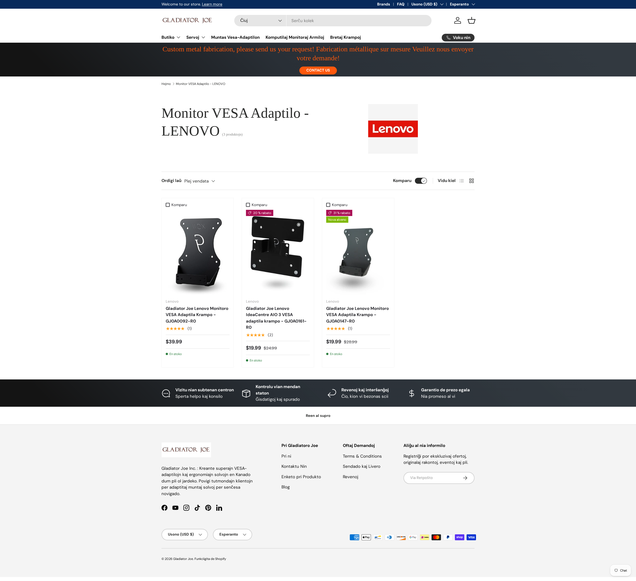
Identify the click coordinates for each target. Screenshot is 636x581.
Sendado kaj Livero (361, 466)
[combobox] (333, 20)
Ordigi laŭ (171, 180)
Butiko (167, 37)
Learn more (212, 4)
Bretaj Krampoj (345, 37)
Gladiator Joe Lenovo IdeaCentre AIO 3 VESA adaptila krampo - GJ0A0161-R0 (276, 318)
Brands (383, 4)
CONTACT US (318, 70)
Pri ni (286, 456)
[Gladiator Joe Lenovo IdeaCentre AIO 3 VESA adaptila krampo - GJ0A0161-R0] (278, 252)
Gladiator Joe (183, 559)
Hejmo (166, 84)
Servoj (192, 37)
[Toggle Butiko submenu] (178, 37)
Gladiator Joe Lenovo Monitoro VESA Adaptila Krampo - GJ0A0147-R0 (357, 315)
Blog (285, 487)
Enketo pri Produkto (301, 476)
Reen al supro (318, 415)
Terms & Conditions (362, 456)
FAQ (400, 4)
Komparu (402, 180)
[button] (471, 20)
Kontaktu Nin (294, 466)
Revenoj (350, 476)
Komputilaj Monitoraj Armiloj (295, 37)
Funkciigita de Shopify (210, 559)
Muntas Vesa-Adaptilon (235, 37)
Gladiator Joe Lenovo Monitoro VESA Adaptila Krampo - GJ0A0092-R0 (197, 315)
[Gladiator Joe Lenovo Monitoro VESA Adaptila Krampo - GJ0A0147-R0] (358, 252)
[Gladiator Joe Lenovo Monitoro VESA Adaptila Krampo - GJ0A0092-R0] (198, 252)
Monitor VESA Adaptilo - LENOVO (200, 84)
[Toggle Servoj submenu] (203, 37)
